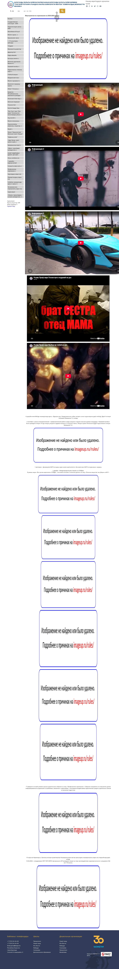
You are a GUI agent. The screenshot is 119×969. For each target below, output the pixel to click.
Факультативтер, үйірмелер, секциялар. (14, 125)
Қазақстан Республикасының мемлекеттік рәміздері (14, 93)
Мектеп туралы (12, 35)
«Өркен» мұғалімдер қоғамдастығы (14, 149)
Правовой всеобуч (13, 66)
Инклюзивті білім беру (14, 98)
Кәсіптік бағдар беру (13, 108)
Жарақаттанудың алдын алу (15, 178)
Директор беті (12, 52)
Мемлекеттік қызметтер (14, 49)
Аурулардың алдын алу (14, 174)
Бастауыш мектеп (13, 58)
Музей (9, 129)
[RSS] (11, 11)
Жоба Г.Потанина (13, 89)
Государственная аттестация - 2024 (13, 22)
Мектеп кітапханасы (13, 121)
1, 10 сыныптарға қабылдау (13, 42)
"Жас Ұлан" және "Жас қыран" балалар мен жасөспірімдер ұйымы (14, 113)
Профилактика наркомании (12, 170)
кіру (19, 11)
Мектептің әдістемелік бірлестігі (14, 62)
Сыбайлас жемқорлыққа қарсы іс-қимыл (15, 183)
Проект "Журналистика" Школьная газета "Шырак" (15, 133)
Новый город (37, 943)
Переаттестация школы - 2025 (15, 27)
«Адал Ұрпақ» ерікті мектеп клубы (13, 141)
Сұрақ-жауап (11, 192)
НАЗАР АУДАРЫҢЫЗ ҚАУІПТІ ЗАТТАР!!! (13, 154)
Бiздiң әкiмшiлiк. (12, 55)
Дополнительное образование (42, 952)
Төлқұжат (10, 46)
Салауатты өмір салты (14, 166)
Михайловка (63, 952)
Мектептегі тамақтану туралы (14, 85)
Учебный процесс (13, 74)
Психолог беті (12, 105)
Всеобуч (10, 18)
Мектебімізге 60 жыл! (14, 31)
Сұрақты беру (11, 206)
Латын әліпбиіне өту (13, 158)
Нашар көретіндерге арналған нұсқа (97, 2)
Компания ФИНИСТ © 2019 (93, 954)
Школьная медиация (14, 102)
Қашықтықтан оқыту (13, 38)
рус (25, 11)
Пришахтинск (37, 941)
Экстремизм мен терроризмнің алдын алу (15, 188)
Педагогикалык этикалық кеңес (15, 70)
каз (27, 11)
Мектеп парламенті (13, 81)
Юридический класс (13, 77)
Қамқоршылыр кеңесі (14, 145)
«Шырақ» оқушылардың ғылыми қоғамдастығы (14, 196)
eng (30, 11)
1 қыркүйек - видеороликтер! (12, 162)
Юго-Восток (36, 945)
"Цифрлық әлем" (12, 137)
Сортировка (36, 950)
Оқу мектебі (11, 118)
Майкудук (36, 948)
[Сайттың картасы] (13, 11)
